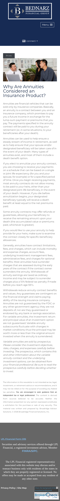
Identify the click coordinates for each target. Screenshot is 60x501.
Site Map (22, 488)
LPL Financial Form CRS (13, 439)
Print (9, 55)
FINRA (26, 451)
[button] (47, 24)
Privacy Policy (8, 488)
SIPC (34, 451)
